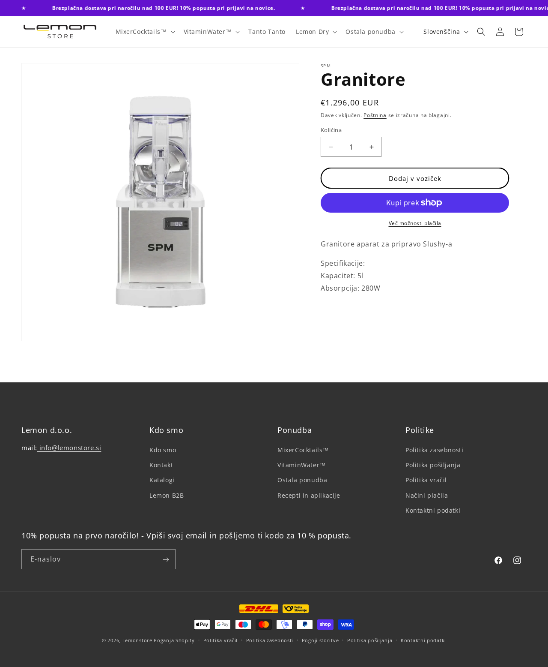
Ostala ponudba (302, 480)
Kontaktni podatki (432, 510)
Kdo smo (162, 450)
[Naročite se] (165, 560)
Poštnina (375, 115)
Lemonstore (137, 640)
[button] (144, 32)
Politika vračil (426, 480)
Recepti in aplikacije (308, 495)
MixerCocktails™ (303, 450)
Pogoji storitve (320, 640)
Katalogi (162, 480)
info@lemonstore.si (69, 447)
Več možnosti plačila (415, 223)
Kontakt (161, 465)
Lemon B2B (166, 495)
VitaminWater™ (301, 465)
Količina (331, 130)
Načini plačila (426, 495)
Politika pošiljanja (432, 465)
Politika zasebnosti (434, 450)
